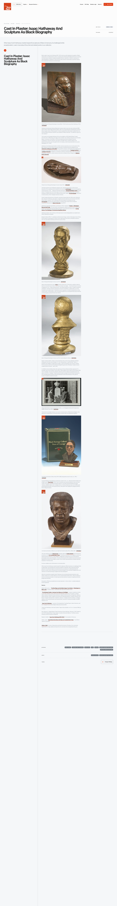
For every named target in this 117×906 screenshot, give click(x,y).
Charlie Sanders (70, 553)
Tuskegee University (46, 151)
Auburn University (56, 203)
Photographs (44, 201)
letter (56, 284)
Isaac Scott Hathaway (47, 603)
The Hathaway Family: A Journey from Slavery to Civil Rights (55, 592)
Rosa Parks (50, 482)
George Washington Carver (71, 190)
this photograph (72, 193)
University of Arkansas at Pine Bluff (49, 148)
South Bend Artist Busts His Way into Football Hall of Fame (61, 619)
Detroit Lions (55, 553)
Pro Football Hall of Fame (54, 555)
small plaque (68, 189)
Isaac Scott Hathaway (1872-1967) (57, 617)
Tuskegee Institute (74, 150)
